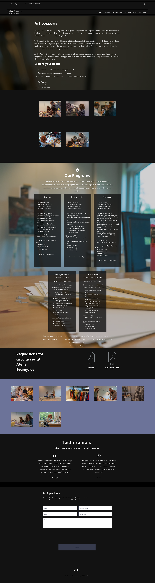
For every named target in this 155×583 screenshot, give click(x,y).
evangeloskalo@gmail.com (14, 4)
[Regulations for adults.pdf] (91, 358)
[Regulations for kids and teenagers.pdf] (112, 358)
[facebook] (147, 4)
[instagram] (144, 4)
